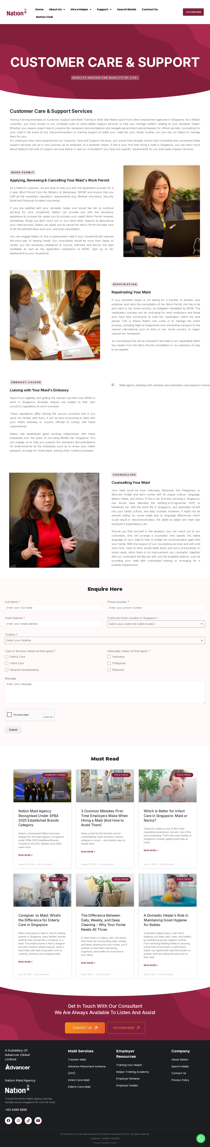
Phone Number (118, 602)
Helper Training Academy (132, 1072)
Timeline (11, 634)
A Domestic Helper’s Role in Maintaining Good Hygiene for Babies (166, 920)
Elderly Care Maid (79, 1087)
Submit (13, 729)
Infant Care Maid (78, 1080)
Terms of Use (111, 1143)
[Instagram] (18, 1120)
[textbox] (153, 624)
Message (10, 678)
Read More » (25, 855)
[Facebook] (8, 1120)
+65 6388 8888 (193, 12)
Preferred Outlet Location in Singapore (132, 618)
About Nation (179, 1059)
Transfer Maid (77, 1059)
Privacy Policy (180, 1080)
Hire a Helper (79, 9)
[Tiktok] (28, 1120)
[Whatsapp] (200, 1138)
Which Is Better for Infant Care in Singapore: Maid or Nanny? (166, 815)
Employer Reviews (128, 1078)
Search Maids (126, 9)
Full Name (12, 602)
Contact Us (150, 9)
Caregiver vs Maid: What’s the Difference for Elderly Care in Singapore (39, 920)
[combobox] (156, 624)
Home (39, 9)
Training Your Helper (129, 1065)
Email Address (15, 618)
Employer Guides (127, 1085)
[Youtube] (38, 1120)
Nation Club (44, 17)
